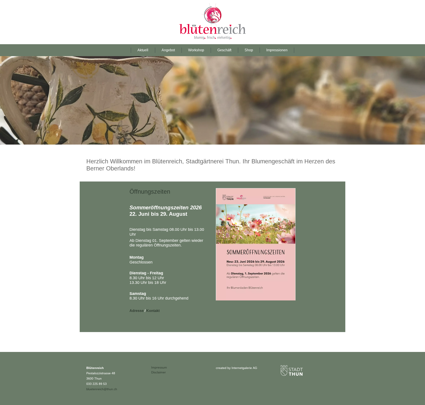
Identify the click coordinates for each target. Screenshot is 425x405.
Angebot (168, 50)
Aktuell (142, 50)
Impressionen (277, 50)
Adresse (137, 311)
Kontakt (153, 311)
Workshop (196, 50)
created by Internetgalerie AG (236, 368)
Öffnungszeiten (149, 191)
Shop (249, 50)
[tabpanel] (212, 100)
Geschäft (224, 50)
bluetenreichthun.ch (101, 389)
